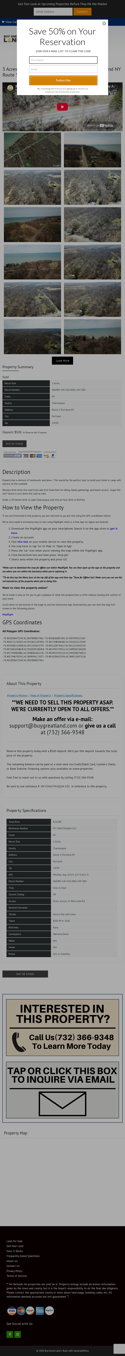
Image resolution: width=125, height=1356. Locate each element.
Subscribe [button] (63, 80)
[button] (104, 23)
